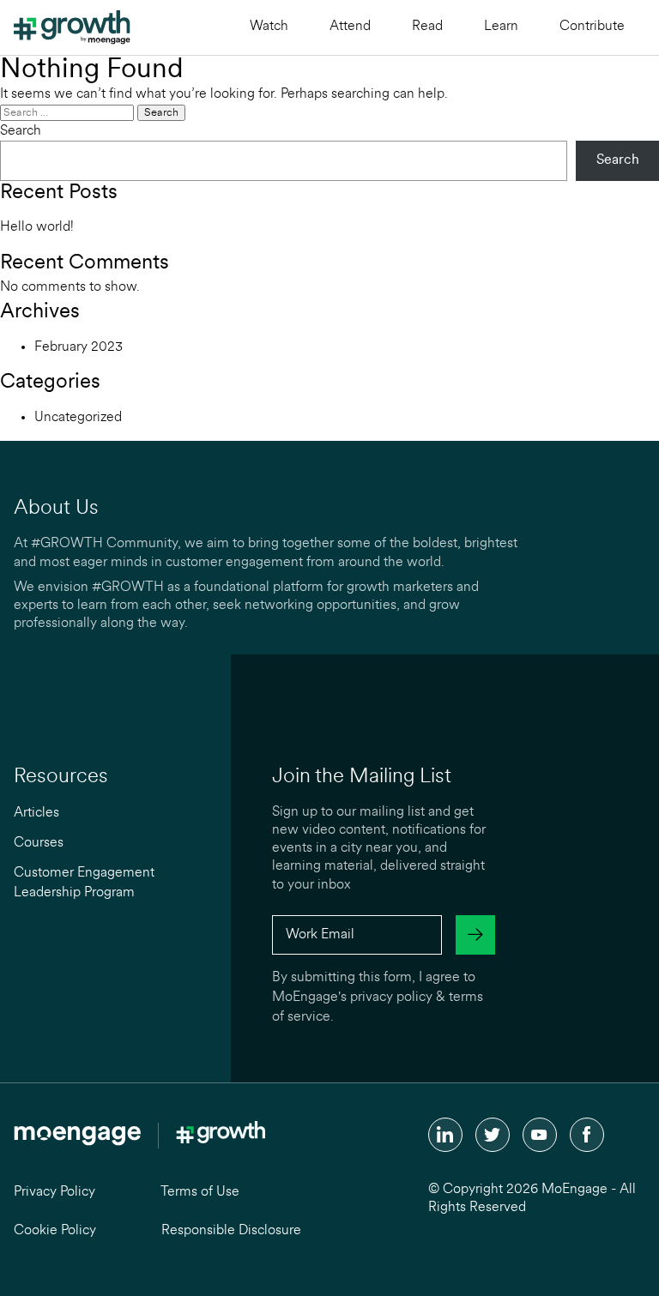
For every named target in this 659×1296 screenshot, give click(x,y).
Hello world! (37, 227)
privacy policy (391, 997)
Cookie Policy (55, 1231)
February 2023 (78, 347)
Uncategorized (78, 418)
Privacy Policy (54, 1192)
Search (20, 131)
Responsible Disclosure (231, 1231)
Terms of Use (199, 1192)
